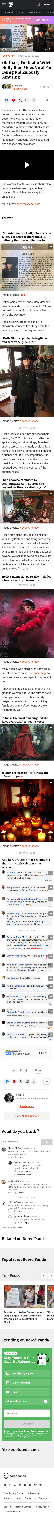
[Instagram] (10, 1485)
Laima (15, 86)
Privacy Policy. (25, 1437)
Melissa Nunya (21, 1162)
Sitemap (43, 1498)
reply (20, 1157)
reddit (23, 294)
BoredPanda (10, 4)
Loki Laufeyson (15, 1202)
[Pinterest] (15, 1485)
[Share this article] (47, 100)
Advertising (34, 1493)
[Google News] (40, 1485)
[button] (44, 1276)
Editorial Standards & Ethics (17, 1507)
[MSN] (35, 1485)
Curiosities (9, 56)
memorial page (38, 673)
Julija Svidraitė (19, 89)
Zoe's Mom (13, 1181)
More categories (16, 1401)
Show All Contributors (27, 1116)
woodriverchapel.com (27, 203)
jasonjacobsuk (21, 1216)
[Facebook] (5, 1485)
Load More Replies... (23, 1175)
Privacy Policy (42, 1507)
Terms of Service (12, 1511)
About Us (8, 1498)
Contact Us (30, 1498)
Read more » (27, 1106)
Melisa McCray (15, 1148)
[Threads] (30, 1485)
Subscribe (27, 1423)
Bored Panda (15, 1476)
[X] (20, 1485)
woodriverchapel (29, 421)
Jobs (18, 1498)
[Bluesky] (25, 1485)
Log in (47, 4)
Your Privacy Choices (14, 1493)
